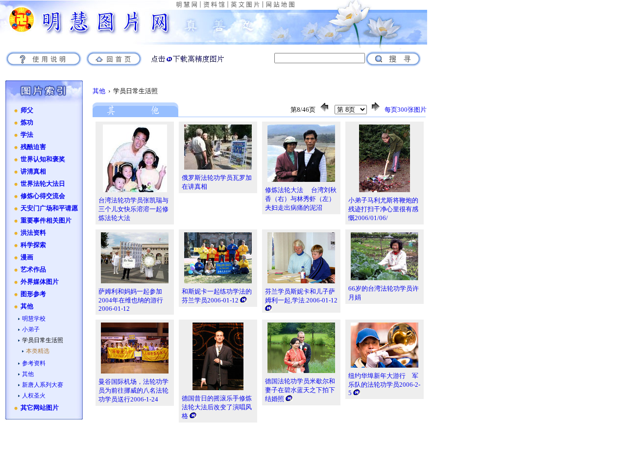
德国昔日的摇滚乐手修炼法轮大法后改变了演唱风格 (217, 407)
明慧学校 (34, 318)
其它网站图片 (40, 407)
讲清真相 (33, 171)
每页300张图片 (406, 109)
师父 (27, 110)
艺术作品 (33, 269)
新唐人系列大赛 (42, 384)
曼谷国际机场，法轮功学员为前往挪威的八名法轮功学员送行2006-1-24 (133, 390)
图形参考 (33, 294)
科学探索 (33, 245)
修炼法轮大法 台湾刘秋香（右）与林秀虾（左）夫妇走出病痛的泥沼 (301, 198)
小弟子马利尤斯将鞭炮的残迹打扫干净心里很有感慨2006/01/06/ (383, 209)
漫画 (27, 257)
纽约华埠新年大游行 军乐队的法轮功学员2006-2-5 (384, 384)
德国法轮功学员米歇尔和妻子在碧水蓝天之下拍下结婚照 (300, 389)
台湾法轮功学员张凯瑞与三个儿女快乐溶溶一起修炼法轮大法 (133, 209)
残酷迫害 (33, 147)
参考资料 (34, 363)
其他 (27, 306)
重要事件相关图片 (46, 220)
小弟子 (31, 329)
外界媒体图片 (40, 281)
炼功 (27, 122)
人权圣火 (34, 395)
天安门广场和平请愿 (49, 208)
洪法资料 (33, 232)
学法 (27, 134)
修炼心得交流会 (43, 196)
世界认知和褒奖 (43, 159)
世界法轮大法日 (43, 183)
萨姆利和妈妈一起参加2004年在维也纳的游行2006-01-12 (130, 300)
